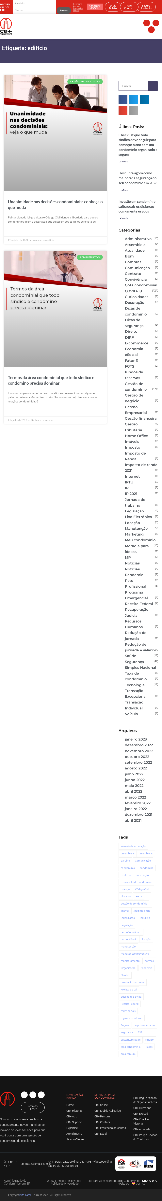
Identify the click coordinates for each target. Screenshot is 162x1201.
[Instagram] (156, 23)
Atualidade (135, 250)
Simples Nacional (140, 667)
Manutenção (136, 528)
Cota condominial (141, 285)
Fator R (131, 360)
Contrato (133, 274)
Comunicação (137, 268)
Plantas (125, 975)
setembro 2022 (138, 762)
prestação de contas (132, 982)
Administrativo (138, 239)
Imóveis (132, 441)
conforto (126, 875)
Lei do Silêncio (129, 939)
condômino (147, 868)
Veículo (131, 714)
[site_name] (25, 1195)
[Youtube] (151, 29)
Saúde (130, 656)
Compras (133, 262)
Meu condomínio (140, 540)
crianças (125, 889)
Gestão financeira (141, 418)
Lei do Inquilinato (131, 932)
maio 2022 (134, 786)
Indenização (128, 918)
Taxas (149, 1046)
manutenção (128, 946)
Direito (131, 331)
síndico (149, 1039)
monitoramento (130, 961)
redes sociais (128, 1011)
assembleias (146, 853)
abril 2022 (133, 791)
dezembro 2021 (138, 814)
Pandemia (134, 575)
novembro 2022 (139, 751)
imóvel (125, 910)
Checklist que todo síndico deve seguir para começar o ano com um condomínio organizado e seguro (138, 145)
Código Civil (142, 889)
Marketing (134, 534)
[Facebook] (146, 23)
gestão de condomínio (134, 903)
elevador (126, 896)
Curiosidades (136, 297)
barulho (125, 860)
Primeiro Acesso (77, 5)
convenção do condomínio (136, 882)
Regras (125, 1025)
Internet (132, 476)
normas (149, 961)
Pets (129, 581)
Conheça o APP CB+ (95, 7)
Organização (128, 968)
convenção (142, 875)
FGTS (129, 366)
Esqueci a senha (78, 9)
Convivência (136, 279)
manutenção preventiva (135, 953)
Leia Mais (123, 161)
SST (140, 1032)
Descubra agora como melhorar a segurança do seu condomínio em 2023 (138, 178)
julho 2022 (134, 774)
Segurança (134, 662)
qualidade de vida (131, 996)
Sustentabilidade (130, 1039)
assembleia (127, 853)
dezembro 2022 (139, 745)
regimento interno (131, 1018)
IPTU (129, 482)
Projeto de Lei (129, 989)
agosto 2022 (136, 768)
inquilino (145, 918)
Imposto (132, 447)
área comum (128, 1054)
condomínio (128, 868)
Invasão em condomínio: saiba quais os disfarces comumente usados (137, 206)
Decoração (134, 302)
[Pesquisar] (153, 86)
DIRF (129, 337)
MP (128, 557)
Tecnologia (135, 685)
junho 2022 (135, 780)
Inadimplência (142, 910)
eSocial (131, 355)
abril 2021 (133, 820)
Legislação (134, 511)
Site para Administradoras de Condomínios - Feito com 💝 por (114, 1182)
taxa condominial (131, 1046)
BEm (129, 256)
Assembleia (135, 245)
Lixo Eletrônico (138, 517)
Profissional (135, 586)
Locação (132, 523)
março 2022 (135, 797)
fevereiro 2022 (138, 803)
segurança (127, 1032)
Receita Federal (139, 604)
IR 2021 (131, 494)
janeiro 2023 (136, 739)
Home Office (136, 436)
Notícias (132, 569)
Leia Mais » (15, 230)
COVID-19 (133, 291)
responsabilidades (144, 1025)
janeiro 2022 (136, 809)
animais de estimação (133, 846)
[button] (123, 99)
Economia (134, 349)
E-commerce (136, 343)
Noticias (132, 563)
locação (146, 939)
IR (127, 488)
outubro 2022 (137, 757)
